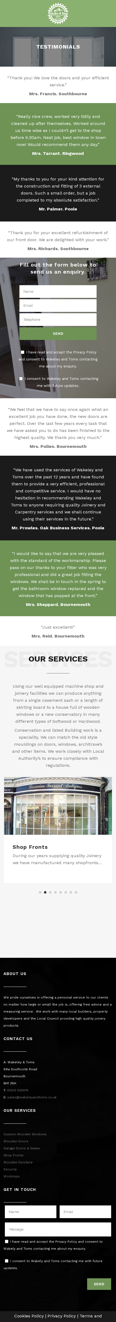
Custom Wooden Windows (25, 1134)
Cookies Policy (29, 1315)
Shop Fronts (30, 847)
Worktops (12, 1176)
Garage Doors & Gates (22, 1148)
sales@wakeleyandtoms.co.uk (32, 1097)
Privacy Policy (61, 1315)
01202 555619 (17, 1090)
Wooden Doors (16, 1141)
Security (10, 1169)
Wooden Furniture (18, 1162)
